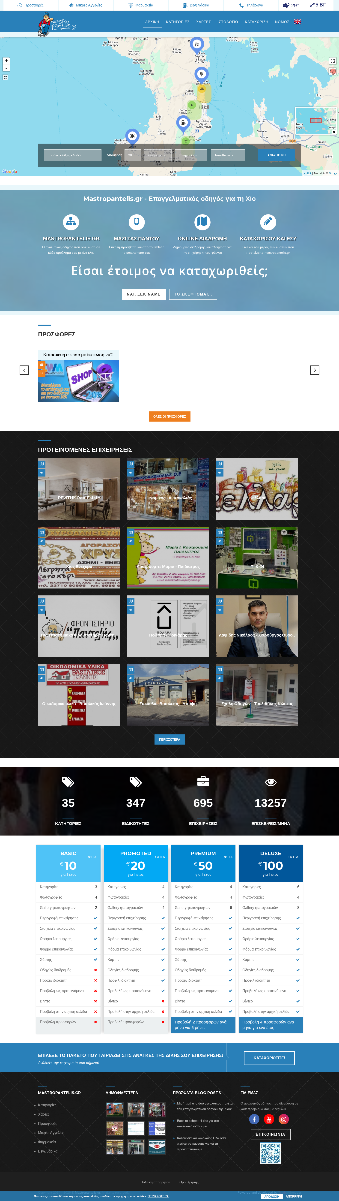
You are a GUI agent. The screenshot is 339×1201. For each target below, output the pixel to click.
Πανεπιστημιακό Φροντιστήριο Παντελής (81, 635)
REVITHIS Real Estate (79, 498)
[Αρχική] (57, 24)
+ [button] (6, 61)
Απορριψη (294, 1196)
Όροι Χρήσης (189, 1182)
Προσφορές (47, 1124)
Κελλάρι (257, 498)
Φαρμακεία (47, 1142)
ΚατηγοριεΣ (178, 22)
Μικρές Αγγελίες (51, 1133)
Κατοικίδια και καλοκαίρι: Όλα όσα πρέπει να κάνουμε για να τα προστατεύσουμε (201, 1143)
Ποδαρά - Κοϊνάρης (168, 635)
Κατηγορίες (47, 1105)
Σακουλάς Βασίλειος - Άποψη (168, 703)
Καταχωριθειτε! (269, 1058)
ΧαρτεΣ (203, 22)
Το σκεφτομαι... (193, 294)
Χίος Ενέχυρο (79, 566)
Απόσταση (114, 155)
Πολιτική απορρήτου (155, 1182)
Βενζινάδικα (47, 1151)
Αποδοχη (271, 1196)
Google (333, 173)
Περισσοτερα (169, 739)
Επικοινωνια (270, 1134)
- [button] (6, 68)
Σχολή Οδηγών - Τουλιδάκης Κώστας (257, 703)
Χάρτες (44, 1114)
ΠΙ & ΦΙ (257, 566)
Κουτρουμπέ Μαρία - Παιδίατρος (168, 566)
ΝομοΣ (282, 22)
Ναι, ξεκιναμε (144, 294)
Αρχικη (152, 22)
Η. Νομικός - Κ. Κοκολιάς (168, 498)
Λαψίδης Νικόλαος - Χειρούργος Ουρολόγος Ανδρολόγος (274, 635)
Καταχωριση (256, 22)
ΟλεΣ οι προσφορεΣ (169, 416)
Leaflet (307, 173)
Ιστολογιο (228, 22)
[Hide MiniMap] (334, 132)
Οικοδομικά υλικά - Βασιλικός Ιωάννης (79, 703)
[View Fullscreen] (332, 60)
